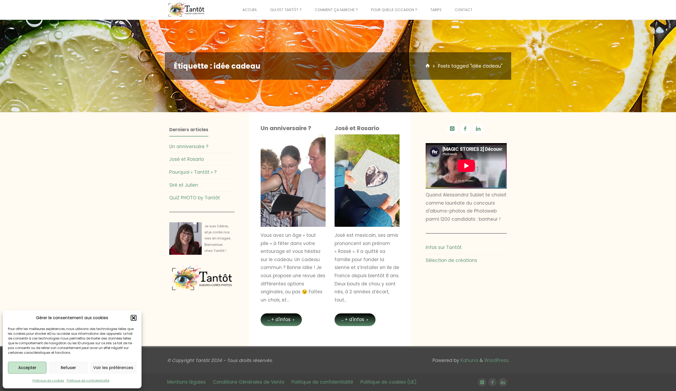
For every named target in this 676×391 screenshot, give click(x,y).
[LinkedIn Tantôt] (478, 129)
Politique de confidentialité (88, 380)
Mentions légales (186, 382)
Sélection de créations (336, 156)
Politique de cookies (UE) (388, 382)
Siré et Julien (183, 185)
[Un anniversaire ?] (293, 180)
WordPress (496, 360)
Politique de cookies (48, 380)
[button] (133, 318)
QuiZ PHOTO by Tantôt (194, 198)
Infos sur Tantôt (265, 153)
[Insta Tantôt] (452, 129)
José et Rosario (357, 128)
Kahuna (468, 360)
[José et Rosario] (367, 180)
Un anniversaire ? (286, 128)
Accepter (27, 367)
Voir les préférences (113, 367)
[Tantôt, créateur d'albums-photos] (186, 10)
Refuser (68, 367)
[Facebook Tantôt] (465, 129)
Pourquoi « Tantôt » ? (193, 172)
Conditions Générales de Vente (248, 382)
